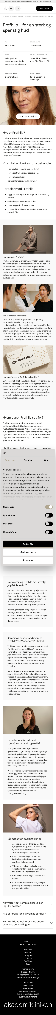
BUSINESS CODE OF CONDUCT (28, 994)
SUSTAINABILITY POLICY (28, 991)
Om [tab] (46, 460)
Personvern (28, 988)
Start (4, 16)
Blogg (28, 964)
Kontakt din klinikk (28, 944)
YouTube (28, 961)
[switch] (49, 515)
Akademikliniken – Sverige (28, 977)
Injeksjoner (43, 16)
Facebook (28, 952)
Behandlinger (11, 16)
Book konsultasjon (28, 116)
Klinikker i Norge (28, 972)
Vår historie (28, 983)
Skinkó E (30, 649)
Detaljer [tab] (28, 460)
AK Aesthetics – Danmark (28, 975)
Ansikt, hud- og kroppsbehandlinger (27, 16)
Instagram (28, 955)
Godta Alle (28, 544)
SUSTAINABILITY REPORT (28, 997)
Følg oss (28, 950)
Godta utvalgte (28, 552)
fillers (14, 763)
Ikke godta (28, 560)
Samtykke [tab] (10, 460)
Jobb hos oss (28, 986)
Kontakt (28, 942)
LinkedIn (28, 958)
